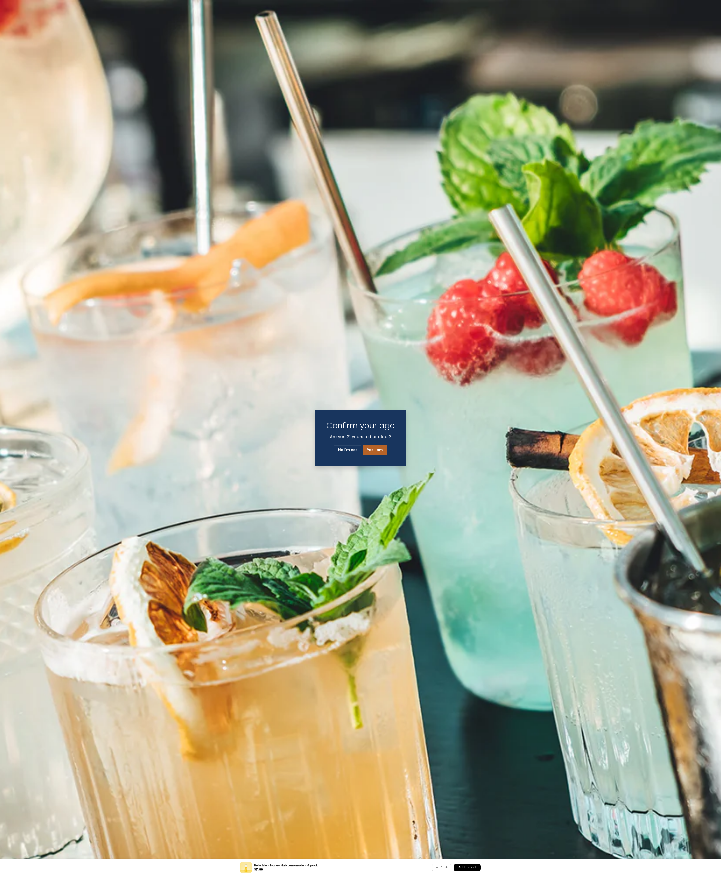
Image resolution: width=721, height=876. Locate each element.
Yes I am (375, 449)
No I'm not (347, 449)
